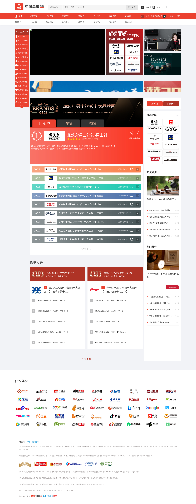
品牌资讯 (65, 22)
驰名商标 (97, 22)
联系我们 (128, 22)
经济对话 (49, 22)
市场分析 (112, 16)
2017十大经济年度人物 (154, 16)
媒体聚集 (128, 16)
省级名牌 (112, 22)
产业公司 (97, 16)
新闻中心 (81, 22)
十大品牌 (33, 22)
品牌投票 (33, 16)
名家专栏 (81, 16)
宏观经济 (65, 16)
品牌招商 (49, 16)
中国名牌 (18, 22)
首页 (20, 16)
